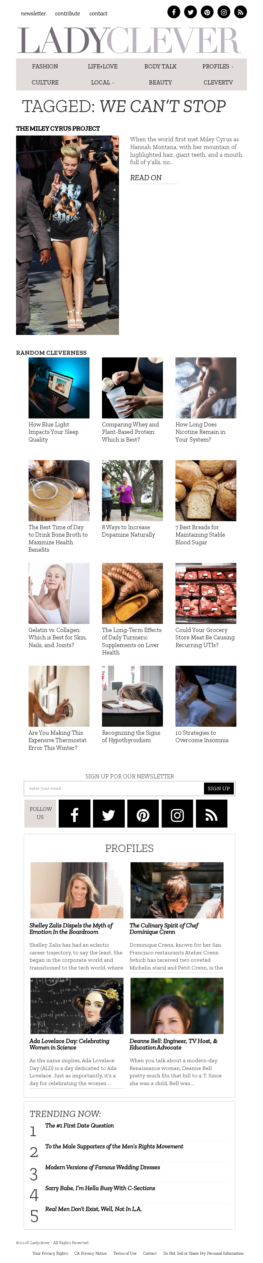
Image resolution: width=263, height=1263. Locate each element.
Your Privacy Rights (50, 1253)
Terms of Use (125, 1253)
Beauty (160, 82)
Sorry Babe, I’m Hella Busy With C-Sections (100, 1188)
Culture (45, 82)
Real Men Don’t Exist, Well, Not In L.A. (93, 1209)
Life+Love (102, 66)
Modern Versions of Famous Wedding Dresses (102, 1167)
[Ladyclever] (129, 40)
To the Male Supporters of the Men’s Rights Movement (114, 1146)
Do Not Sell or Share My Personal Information (203, 1253)
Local (101, 82)
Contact (98, 13)
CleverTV (218, 82)
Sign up (219, 788)
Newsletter (33, 13)
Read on (146, 177)
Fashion (45, 66)
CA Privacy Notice (90, 1253)
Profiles (216, 66)
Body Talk (160, 66)
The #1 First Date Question (79, 1125)
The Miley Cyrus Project (58, 128)
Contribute (67, 13)
